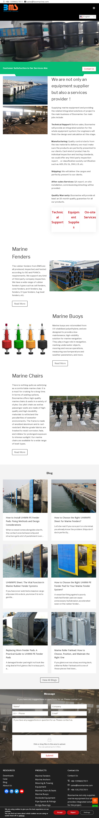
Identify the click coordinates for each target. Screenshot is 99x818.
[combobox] (15, 713)
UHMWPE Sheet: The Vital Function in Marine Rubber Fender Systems (25, 584)
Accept (59, 812)
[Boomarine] (11, 8)
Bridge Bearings (43, 805)
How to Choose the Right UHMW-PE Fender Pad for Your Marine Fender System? (72, 586)
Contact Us (73, 775)
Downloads (8, 775)
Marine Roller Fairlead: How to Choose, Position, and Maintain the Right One (72, 654)
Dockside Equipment (45, 797)
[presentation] (25, 496)
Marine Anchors (42, 779)
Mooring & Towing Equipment (44, 785)
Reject (73, 812)
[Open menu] (94, 8)
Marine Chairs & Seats (45, 790)
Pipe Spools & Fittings (45, 801)
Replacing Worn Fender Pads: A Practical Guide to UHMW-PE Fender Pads (24, 654)
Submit (49, 755)
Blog (5, 782)
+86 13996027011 (79, 781)
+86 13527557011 (79, 789)
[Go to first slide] (96, 41)
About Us (7, 785)
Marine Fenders (42, 775)
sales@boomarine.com (82, 785)
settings (21, 816)
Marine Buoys (42, 794)
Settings (87, 812)
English (86, 17)
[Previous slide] (3, 41)
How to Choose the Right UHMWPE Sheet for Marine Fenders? (72, 519)
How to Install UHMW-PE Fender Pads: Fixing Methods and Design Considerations (22, 521)
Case (5, 778)
